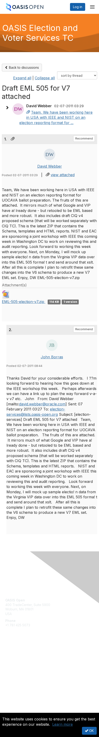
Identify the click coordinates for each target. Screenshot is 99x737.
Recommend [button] (84, 138)
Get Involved (15, 655)
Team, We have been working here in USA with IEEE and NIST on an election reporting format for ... (56, 117)
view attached (63, 174)
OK (91, 731)
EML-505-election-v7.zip (23, 301)
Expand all (22, 78)
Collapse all (45, 78)
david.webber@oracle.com (42, 404)
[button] (8, 107)
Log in (77, 7)
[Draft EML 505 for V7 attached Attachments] (28, 112)
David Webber (49, 166)
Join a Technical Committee (26, 669)
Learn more (62, 724)
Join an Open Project (21, 662)
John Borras (52, 357)
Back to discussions (23, 67)
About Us (12, 711)
